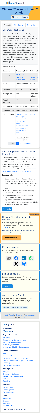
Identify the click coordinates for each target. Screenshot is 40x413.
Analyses (6, 372)
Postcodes (6, 342)
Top (25, 317)
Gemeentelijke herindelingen (13, 376)
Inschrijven (7, 286)
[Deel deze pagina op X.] (16, 263)
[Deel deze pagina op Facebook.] (16, 258)
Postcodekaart (8, 392)
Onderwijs (7, 209)
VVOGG (32, 114)
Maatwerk (6, 403)
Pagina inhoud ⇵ (21, 17)
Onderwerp (7, 71)
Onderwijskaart (8, 390)
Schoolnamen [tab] (19, 25)
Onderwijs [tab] (31, 25)
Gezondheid (7, 356)
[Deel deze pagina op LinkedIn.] (23, 258)
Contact (6, 401)
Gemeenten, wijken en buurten (14, 340)
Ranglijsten (7, 381)
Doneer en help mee (11, 238)
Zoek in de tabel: (9, 67)
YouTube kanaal (8, 405)
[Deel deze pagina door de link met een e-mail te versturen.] (9, 258)
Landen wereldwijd (10, 347)
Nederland (15, 345)
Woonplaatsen (16, 342)
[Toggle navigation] (31, 3)
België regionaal (23, 347)
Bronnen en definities (11, 374)
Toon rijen (20, 140)
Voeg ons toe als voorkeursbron (16, 307)
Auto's (5, 353)
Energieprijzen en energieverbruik (15, 358)
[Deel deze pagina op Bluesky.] (23, 263)
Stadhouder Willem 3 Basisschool (20, 77)
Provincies (6, 345)
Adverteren (7, 399)
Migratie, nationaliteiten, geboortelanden (18, 360)
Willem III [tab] (7, 25)
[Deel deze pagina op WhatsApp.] (31, 258)
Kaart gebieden (8, 387)
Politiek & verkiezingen (11, 365)
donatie (5, 227)
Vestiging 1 (20, 71)
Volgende (26, 143)
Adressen (6, 338)
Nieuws (5, 379)
